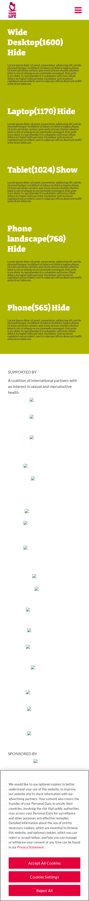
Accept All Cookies (44, 863)
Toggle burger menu (78, 10)
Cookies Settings (44, 876)
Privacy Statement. (30, 847)
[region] (44, 835)
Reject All (44, 890)
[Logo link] (12, 10)
